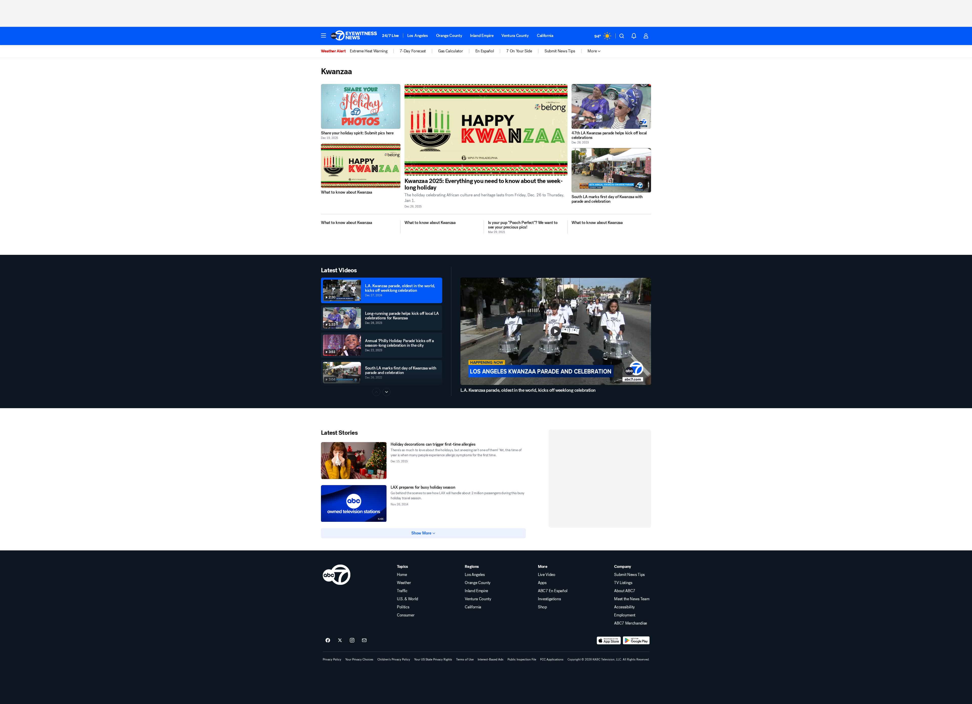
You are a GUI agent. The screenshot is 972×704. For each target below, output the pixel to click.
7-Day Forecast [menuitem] (413, 51)
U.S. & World (407, 599)
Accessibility (624, 607)
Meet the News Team (631, 599)
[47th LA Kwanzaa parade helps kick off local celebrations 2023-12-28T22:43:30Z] (611, 106)
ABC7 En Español (553, 591)
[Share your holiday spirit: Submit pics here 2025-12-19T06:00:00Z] (360, 106)
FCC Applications (551, 659)
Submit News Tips (629, 575)
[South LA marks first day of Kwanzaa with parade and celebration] (611, 170)
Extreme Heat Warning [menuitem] (369, 51)
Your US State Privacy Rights (433, 659)
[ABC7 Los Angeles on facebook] (328, 640)
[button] (323, 35)
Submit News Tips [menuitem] (559, 51)
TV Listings (623, 583)
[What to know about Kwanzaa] (360, 165)
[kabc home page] (336, 575)
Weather (404, 583)
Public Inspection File (522, 659)
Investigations (549, 599)
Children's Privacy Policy (393, 659)
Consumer (405, 615)
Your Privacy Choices (359, 659)
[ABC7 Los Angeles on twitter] (340, 640)
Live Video (546, 575)
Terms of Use (465, 659)
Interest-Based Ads (490, 659)
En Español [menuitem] (484, 51)
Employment (624, 615)
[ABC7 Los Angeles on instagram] (352, 640)
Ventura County (515, 35)
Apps (542, 583)
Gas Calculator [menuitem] (450, 51)
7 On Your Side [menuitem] (519, 51)
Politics (403, 607)
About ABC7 (624, 591)
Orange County (449, 35)
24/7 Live (390, 35)
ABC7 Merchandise (630, 623)
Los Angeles (417, 35)
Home (402, 575)
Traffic (402, 591)
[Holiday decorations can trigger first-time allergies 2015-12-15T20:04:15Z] (354, 460)
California (545, 35)
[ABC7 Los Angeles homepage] (354, 36)
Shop (542, 607)
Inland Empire (481, 35)
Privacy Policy (332, 659)
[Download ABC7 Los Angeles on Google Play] (636, 640)
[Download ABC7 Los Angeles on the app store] (609, 640)
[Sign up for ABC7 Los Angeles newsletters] (364, 640)
